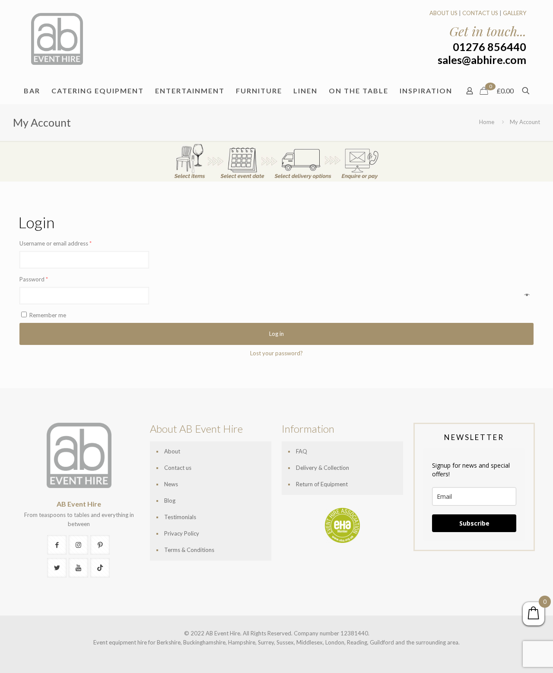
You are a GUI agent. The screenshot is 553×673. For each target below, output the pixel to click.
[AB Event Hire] (57, 39)
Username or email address (55, 243)
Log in (276, 333)
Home (486, 121)
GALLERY (514, 13)
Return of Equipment (322, 484)
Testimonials (180, 517)
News (171, 484)
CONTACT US (480, 13)
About (172, 451)
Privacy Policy (181, 533)
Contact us (177, 467)
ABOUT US (443, 13)
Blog (169, 500)
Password (33, 279)
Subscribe (474, 523)
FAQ (301, 451)
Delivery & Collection (322, 467)
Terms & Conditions (189, 549)
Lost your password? (276, 353)
